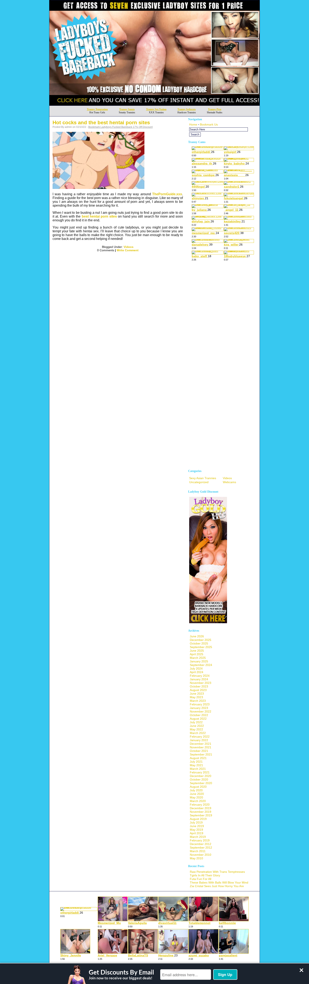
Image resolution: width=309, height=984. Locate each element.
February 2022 (200, 736)
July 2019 (196, 822)
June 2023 (197, 693)
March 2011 (198, 851)
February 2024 (200, 675)
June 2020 (197, 793)
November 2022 (200, 711)
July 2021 (196, 761)
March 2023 (198, 700)
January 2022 (199, 740)
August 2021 (198, 758)
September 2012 (201, 847)
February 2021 (200, 772)
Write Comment (128, 250)
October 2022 (199, 715)
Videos (128, 247)
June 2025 (197, 650)
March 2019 (198, 836)
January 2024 (199, 679)
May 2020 (196, 797)
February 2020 (200, 804)
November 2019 (200, 811)
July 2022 (196, 722)
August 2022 (198, 718)
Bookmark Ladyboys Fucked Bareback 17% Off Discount (120, 127)
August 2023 (198, 690)
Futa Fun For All (200, 879)
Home (193, 124)
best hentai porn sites (99, 216)
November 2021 (200, 747)
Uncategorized (199, 482)
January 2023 (199, 708)
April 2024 (196, 672)
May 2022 (196, 729)
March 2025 (198, 657)
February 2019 (200, 840)
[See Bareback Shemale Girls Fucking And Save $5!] (154, 104)
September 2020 (201, 783)
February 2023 (200, 704)
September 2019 (201, 815)
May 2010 (196, 858)
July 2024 (196, 668)
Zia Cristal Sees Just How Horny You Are (217, 886)
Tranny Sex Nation (156, 109)
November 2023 (200, 683)
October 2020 (199, 779)
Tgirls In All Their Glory (205, 875)
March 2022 (198, 733)
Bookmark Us (209, 124)
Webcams (229, 482)
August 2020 (198, 786)
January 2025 (199, 661)
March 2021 (198, 768)
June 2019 (197, 826)
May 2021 (196, 765)
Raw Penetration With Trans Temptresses (217, 871)
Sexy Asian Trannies (202, 478)
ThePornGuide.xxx (167, 194)
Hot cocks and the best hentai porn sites (101, 122)
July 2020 (196, 790)
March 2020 (198, 801)
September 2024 (201, 665)
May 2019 (196, 829)
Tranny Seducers (186, 109)
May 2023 (196, 697)
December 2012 (200, 844)
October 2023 (199, 686)
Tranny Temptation (97, 109)
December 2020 (200, 776)
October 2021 (199, 751)
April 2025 (196, 654)
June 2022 (197, 725)
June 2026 (197, 636)
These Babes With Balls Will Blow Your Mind (219, 882)
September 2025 (201, 647)
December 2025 (200, 640)
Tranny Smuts (127, 109)
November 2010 (200, 854)
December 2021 (200, 743)
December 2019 (200, 808)
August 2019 (198, 819)
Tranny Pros (214, 109)
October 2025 (199, 643)
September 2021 (201, 754)
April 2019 (196, 833)
